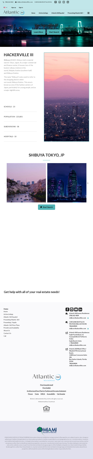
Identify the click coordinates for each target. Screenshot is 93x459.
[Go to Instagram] (60, 2)
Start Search (54, 32)
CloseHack (51, 401)
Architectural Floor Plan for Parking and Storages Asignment (46, 391)
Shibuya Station (12, 73)
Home (33, 13)
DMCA (43, 394)
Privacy (30, 394)
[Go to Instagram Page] (71, 309)
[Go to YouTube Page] (76, 309)
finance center (12, 65)
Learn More (38, 32)
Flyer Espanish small (46, 385)
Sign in (21, 7)
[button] (26, 182)
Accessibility (51, 394)
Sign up (13, 7)
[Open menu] (88, 13)
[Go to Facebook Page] (67, 309)
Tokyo (12, 63)
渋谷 (12, 60)
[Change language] (5, 7)
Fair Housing (61, 394)
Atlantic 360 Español (57, 13)
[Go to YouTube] (64, 2)
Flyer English (47, 388)
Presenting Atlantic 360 (75, 13)
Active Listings (43, 13)
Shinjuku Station (15, 70)
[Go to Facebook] (56, 2)
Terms (37, 394)
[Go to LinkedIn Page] (80, 309)
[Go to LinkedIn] (68, 2)
